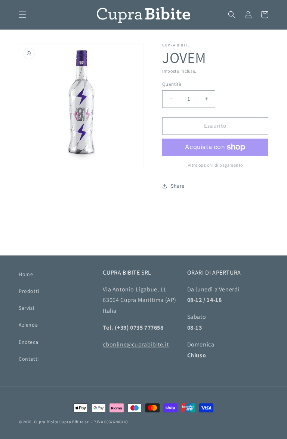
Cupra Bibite (46, 421)
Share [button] (178, 185)
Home (26, 274)
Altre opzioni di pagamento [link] (215, 165)
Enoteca (28, 342)
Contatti (29, 358)
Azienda (28, 324)
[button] (22, 14)
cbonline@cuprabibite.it (136, 344)
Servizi (26, 308)
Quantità (171, 84)
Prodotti (29, 291)
